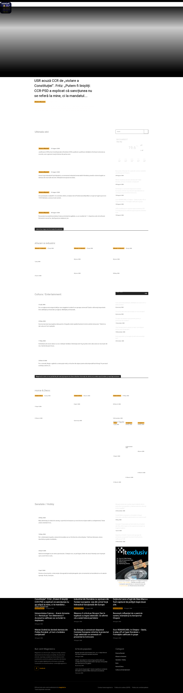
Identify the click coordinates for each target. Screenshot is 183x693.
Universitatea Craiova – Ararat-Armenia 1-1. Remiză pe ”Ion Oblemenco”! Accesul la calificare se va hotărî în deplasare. (69, 207)
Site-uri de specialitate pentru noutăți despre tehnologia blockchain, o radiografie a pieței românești (52, 242)
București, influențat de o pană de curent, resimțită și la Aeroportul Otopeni (127, 616)
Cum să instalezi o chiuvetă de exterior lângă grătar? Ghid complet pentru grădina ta (91, 415)
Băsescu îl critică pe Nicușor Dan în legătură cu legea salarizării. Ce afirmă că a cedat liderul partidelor (91, 616)
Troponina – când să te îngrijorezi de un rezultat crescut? (68, 530)
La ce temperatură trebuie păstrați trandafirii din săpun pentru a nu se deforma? (72, 354)
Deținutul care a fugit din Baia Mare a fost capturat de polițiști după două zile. (71, 186)
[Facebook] (36, 668)
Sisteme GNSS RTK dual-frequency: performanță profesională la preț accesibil (142, 404)
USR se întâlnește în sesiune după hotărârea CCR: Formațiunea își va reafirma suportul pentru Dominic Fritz (131, 211)
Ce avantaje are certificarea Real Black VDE (130, 436)
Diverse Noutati (40, 102)
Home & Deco (39, 395)
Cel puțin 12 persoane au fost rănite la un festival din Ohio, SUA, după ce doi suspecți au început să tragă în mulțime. (130, 526)
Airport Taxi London (124, 582)
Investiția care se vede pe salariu (55, 300)
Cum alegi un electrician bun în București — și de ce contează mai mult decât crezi (90, 389)
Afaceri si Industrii (40, 248)
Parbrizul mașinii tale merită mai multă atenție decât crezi (91, 254)
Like (146, 293)
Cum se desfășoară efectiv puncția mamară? (62, 546)
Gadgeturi (129, 423)
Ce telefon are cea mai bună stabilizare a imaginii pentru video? (142, 438)
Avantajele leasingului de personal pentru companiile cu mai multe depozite (90, 242)
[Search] (146, 131)
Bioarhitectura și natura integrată (142, 466)
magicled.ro (62, 687)
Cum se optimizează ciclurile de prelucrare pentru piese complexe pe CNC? (117, 440)
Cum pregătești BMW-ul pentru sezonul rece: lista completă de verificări (130, 268)
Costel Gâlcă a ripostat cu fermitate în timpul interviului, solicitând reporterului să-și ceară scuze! (131, 516)
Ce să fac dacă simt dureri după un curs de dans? (130, 312)
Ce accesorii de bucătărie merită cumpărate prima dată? (49, 413)
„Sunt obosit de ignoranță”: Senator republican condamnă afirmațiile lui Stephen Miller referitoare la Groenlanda (91, 670)
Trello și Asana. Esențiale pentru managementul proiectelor (117, 470)
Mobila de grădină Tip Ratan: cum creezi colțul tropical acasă (49, 401)
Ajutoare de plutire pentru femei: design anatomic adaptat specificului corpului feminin (69, 512)
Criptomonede (123, 585)
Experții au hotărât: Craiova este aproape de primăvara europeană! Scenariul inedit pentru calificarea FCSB (129, 537)
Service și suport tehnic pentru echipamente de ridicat (117, 411)
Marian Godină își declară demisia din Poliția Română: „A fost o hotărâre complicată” (128, 181)
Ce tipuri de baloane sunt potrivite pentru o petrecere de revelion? (128, 320)
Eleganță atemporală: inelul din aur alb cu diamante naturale (70, 317)
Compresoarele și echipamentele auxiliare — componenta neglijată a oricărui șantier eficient (50, 270)
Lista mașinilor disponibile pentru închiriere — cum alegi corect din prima (91, 268)
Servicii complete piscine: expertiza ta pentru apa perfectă (129, 391)
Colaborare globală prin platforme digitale (130, 468)
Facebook (42, 668)
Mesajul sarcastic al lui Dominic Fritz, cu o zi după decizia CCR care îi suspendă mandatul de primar (91, 653)
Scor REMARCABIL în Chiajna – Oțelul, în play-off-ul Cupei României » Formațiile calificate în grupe (131, 201)
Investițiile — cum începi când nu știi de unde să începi (130, 254)
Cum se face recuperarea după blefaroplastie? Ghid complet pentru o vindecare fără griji (70, 564)
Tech (115, 423)
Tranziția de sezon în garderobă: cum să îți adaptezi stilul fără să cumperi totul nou (72, 335)
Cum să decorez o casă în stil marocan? (91, 400)
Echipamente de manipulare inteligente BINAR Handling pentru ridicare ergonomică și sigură (52, 256)
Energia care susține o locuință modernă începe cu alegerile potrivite (52, 391)
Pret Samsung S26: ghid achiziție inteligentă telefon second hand (130, 407)
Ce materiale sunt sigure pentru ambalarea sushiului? (127, 243)
